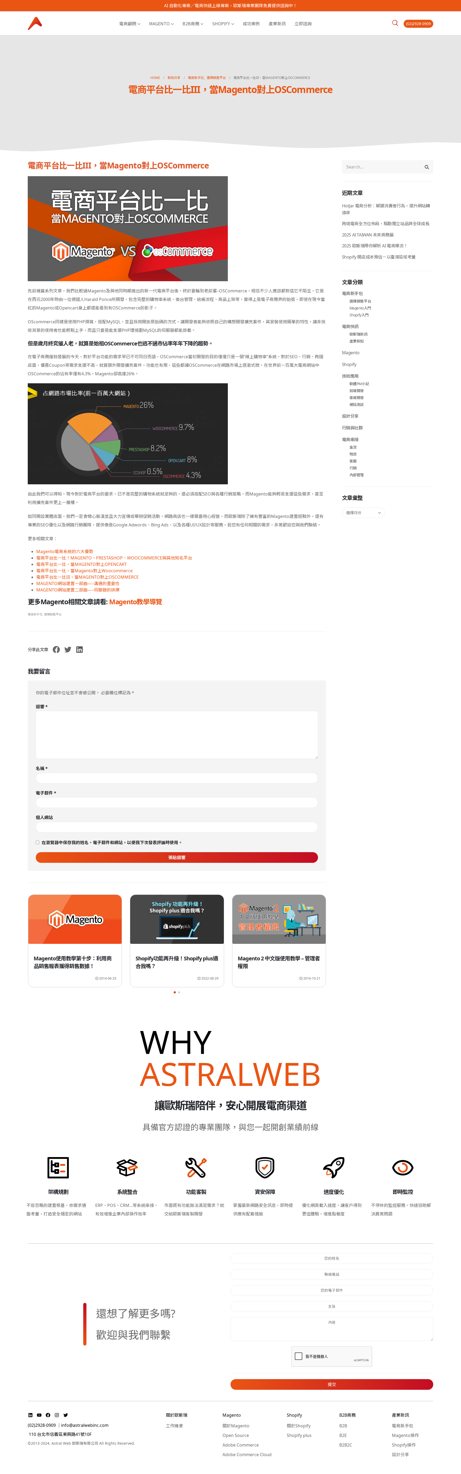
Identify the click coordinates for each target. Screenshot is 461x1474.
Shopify (221, 23)
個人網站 (44, 817)
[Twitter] (65, 1415)
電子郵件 (46, 793)
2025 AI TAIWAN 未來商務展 (368, 235)
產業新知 (356, 341)
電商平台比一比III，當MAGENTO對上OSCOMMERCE (87, 577)
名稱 (42, 768)
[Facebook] (48, 1415)
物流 (353, 454)
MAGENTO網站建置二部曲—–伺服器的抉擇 (78, 590)
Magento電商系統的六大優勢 (64, 551)
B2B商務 (190, 23)
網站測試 (356, 404)
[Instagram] (57, 1415)
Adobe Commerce (240, 1445)
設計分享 (350, 416)
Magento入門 (360, 308)
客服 (353, 461)
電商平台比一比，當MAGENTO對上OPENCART (81, 564)
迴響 (42, 707)
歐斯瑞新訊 (358, 334)
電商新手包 (35, 614)
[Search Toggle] (395, 22)
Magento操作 (405, 1435)
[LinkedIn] (31, 1415)
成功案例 (251, 23)
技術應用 (350, 376)
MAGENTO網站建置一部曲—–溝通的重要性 (78, 583)
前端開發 (356, 390)
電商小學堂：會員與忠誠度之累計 (275, 958)
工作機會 (174, 1426)
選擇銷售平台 (53, 614)
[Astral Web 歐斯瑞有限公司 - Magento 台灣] (35, 23)
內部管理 (356, 474)
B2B (343, 1426)
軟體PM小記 (359, 383)
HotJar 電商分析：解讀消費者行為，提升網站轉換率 (386, 209)
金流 (353, 447)
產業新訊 (277, 23)
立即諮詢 (303, 23)
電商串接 (350, 439)
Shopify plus (299, 1435)
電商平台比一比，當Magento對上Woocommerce (84, 571)
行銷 (353, 467)
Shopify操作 (404, 1445)
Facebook (56, 649)
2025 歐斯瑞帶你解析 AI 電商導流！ (375, 246)
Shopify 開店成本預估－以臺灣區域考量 (379, 257)
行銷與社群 (352, 428)
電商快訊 (350, 326)
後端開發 (356, 397)
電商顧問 (127, 23)
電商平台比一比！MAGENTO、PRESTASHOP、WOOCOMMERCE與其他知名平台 (114, 558)
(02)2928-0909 (418, 23)
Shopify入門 (359, 314)
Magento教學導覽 (135, 601)
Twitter (67, 649)
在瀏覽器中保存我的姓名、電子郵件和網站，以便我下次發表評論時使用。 (112, 842)
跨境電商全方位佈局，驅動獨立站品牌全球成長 (386, 224)
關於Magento (235, 1426)
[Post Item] (75, 922)
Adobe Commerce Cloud (247, 1454)
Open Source (235, 1435)
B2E (343, 1435)
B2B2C (345, 1445)
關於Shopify (299, 1426)
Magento (159, 23)
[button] (175, 992)
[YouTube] (40, 1415)
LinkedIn (79, 649)
